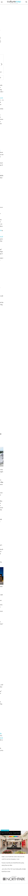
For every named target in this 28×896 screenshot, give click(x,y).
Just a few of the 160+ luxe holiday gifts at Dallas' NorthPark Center (14, 870)
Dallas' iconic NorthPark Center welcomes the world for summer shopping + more (13, 858)
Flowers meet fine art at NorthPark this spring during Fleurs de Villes (13, 864)
